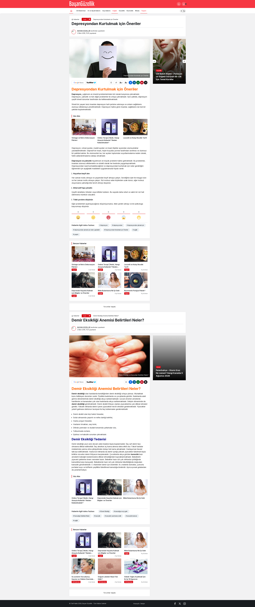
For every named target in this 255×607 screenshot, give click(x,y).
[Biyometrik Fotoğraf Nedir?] (136, 284)
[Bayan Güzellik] (82, 4)
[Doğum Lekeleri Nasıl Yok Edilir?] (109, 570)
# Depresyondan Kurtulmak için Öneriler (116, 230)
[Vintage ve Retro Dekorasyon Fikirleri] (84, 131)
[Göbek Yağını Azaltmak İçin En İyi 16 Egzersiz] (136, 570)
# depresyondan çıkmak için (135, 225)
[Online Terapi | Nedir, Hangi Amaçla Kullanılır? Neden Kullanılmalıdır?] (109, 131)
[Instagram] (184, 603)
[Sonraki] (184, 61)
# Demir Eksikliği (104, 511)
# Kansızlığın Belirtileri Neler (81, 516)
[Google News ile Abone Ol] (79, 82)
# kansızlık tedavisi (131, 516)
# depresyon (104, 225)
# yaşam (75, 234)
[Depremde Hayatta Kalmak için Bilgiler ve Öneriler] (83, 284)
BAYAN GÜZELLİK (83, 31)
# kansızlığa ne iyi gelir (120, 511)
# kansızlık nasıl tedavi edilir (113, 516)
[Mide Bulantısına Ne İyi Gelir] (109, 284)
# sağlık (135, 230)
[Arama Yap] (179, 4)
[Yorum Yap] (116, 83)
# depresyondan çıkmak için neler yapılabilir (86, 230)
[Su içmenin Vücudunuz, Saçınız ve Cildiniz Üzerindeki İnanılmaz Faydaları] (83, 570)
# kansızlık (97, 516)
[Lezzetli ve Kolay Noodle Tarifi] (135, 131)
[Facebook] (175, 603)
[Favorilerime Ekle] (111, 83)
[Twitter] (180, 603)
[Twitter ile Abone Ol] (91, 82)
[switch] (183, 10)
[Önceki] (154, 61)
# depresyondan (117, 225)
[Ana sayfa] (71, 10)
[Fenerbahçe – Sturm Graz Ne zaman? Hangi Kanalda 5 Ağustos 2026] (169, 357)
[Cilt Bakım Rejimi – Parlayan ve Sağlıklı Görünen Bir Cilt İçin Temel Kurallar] (169, 61)
